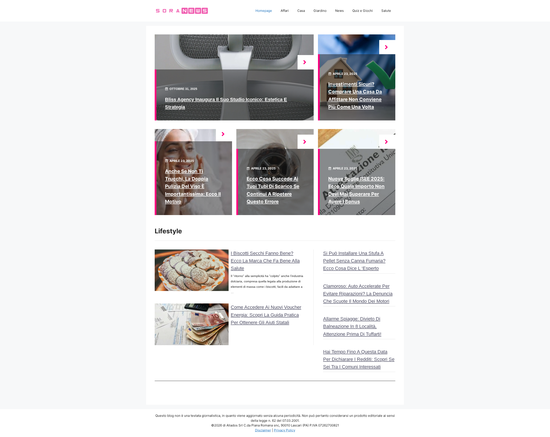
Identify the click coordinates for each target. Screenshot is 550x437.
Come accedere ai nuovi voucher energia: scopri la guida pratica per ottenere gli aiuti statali (266, 315)
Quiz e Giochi (362, 11)
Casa (301, 11)
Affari (285, 11)
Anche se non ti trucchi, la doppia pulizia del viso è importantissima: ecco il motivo (193, 186)
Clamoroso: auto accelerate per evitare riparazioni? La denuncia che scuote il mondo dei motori (358, 293)
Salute (386, 11)
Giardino (320, 11)
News (339, 11)
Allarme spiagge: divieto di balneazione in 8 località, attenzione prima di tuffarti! (352, 326)
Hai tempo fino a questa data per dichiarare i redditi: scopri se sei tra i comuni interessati (358, 359)
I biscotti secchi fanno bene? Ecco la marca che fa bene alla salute (265, 261)
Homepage (263, 11)
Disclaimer (263, 430)
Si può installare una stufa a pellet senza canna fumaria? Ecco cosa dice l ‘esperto (354, 261)
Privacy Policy (284, 430)
